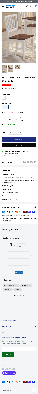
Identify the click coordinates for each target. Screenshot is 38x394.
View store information (10, 156)
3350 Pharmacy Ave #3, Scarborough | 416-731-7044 (19, 1)
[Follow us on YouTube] (10, 369)
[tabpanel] (19, 300)
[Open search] (27, 6)
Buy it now (19, 145)
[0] (34, 6)
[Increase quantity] (20, 132)
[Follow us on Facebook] (3, 369)
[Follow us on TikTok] (13, 369)
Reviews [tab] (8, 280)
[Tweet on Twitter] (31, 162)
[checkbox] (17, 289)
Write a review (19, 272)
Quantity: (4, 132)
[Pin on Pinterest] (28, 162)
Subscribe (8, 354)
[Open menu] (3, 6)
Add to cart (19, 139)
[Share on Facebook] (24, 162)
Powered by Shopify (7, 390)
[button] (19, 251)
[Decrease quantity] (10, 132)
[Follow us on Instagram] (6, 369)
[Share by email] (35, 162)
